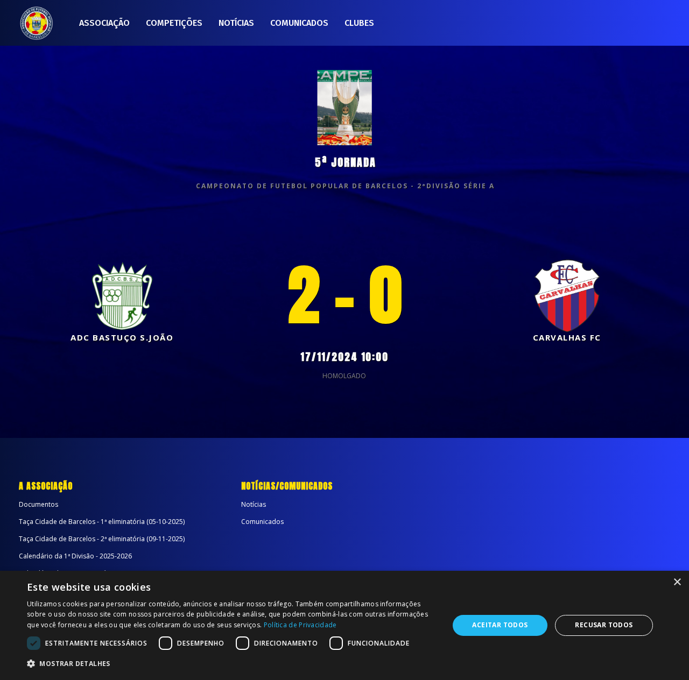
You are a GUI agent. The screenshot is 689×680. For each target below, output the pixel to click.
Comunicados (299, 23)
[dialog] (344, 625)
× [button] (677, 582)
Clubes (359, 23)
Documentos (38, 504)
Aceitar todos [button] (500, 624)
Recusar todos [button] (603, 624)
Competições (174, 23)
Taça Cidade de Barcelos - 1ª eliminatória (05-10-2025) (102, 521)
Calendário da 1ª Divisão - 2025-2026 (75, 556)
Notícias (236, 23)
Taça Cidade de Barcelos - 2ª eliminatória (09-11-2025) (102, 538)
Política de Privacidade (300, 624)
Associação (104, 23)
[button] (232, 664)
